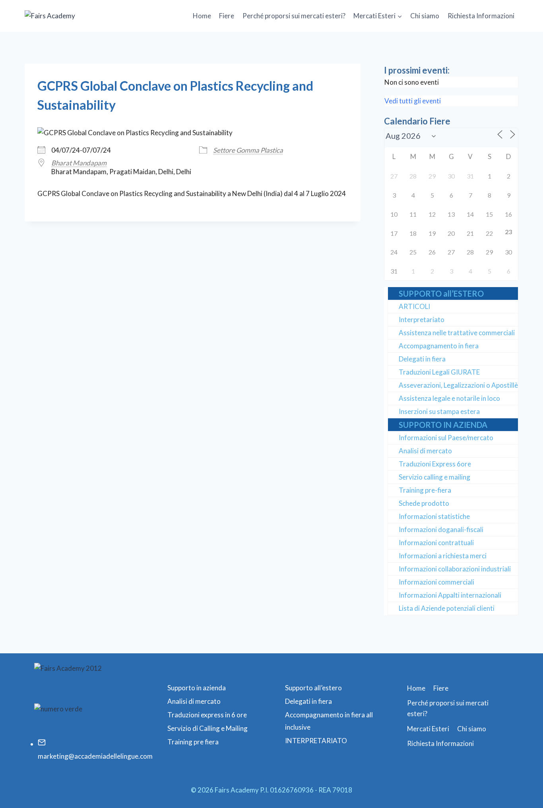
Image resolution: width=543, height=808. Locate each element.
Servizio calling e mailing (434, 477)
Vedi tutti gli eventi (412, 101)
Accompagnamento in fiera (439, 346)
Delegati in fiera (422, 359)
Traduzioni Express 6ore (435, 464)
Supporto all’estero (313, 688)
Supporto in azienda (196, 688)
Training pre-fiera (425, 490)
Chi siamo (424, 16)
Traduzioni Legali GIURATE (439, 372)
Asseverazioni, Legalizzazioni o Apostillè (458, 385)
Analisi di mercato (425, 451)
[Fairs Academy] (64, 15)
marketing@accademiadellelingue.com (95, 756)
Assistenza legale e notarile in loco (449, 398)
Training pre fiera (193, 742)
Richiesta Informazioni (481, 16)
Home (202, 16)
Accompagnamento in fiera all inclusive (329, 721)
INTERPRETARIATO (316, 740)
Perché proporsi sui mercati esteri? (293, 16)
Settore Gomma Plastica (248, 150)
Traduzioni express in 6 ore (207, 715)
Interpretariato (421, 319)
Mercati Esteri (428, 728)
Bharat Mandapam (79, 163)
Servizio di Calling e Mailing (207, 728)
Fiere (226, 16)
